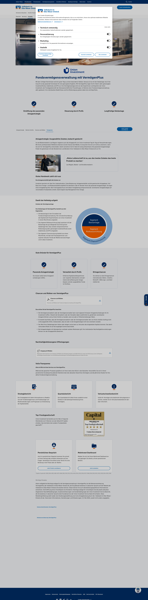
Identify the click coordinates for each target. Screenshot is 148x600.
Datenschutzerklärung (44, 21)
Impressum (57, 21)
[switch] (108, 34)
